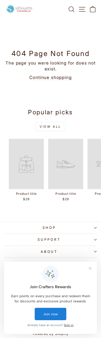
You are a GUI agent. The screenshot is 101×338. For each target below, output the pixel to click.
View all (50, 126)
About (49, 252)
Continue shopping (50, 77)
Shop (49, 228)
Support (49, 239)
